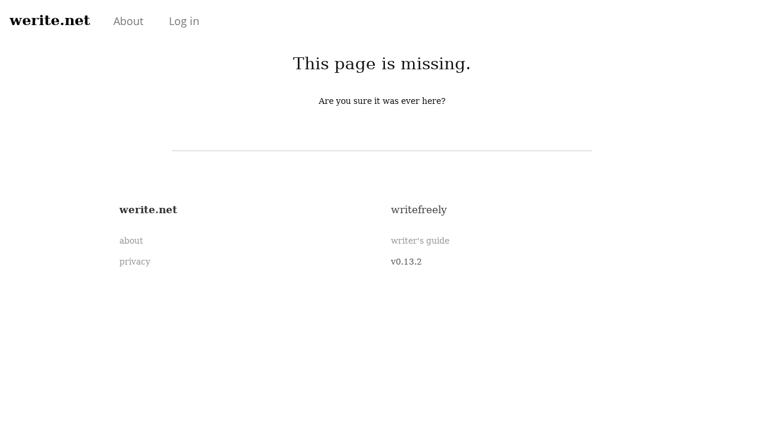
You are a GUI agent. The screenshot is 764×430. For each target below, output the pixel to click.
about (131, 240)
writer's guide (420, 240)
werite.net (50, 20)
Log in (184, 21)
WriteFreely (419, 210)
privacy (134, 261)
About (128, 21)
